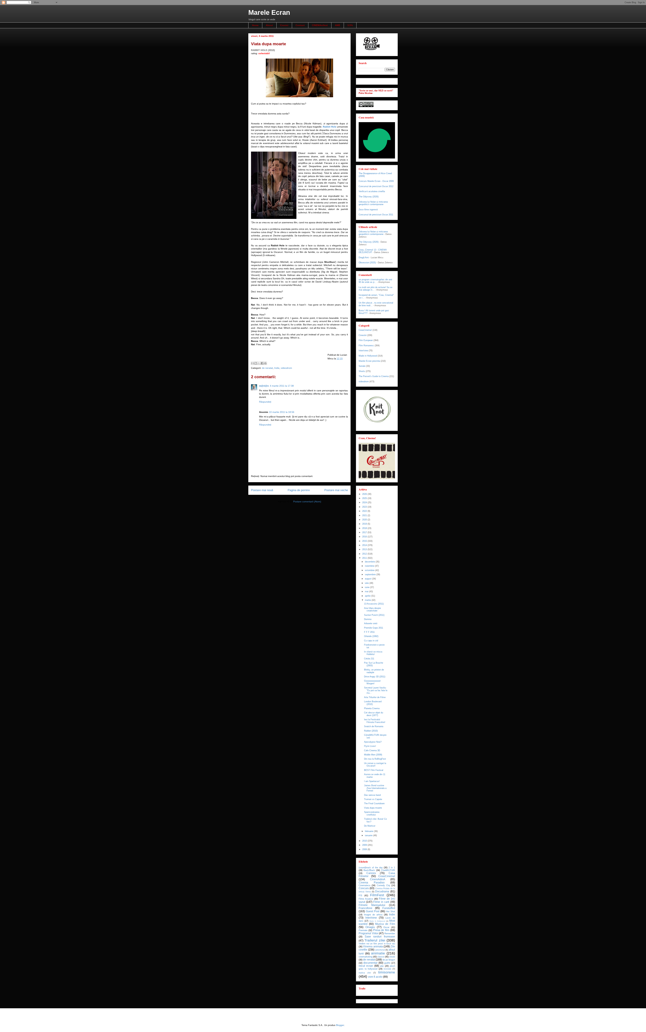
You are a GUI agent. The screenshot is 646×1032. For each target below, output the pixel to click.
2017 (365, 532)
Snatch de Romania (373, 726)
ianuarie (369, 835)
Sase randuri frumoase (380, 936)
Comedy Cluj (383, 885)
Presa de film (381, 930)
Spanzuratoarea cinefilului (371, 813)
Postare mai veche (336, 490)
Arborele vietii (370, 623)
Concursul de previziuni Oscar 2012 (376, 186)
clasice (380, 956)
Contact (300, 25)
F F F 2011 (369, 632)
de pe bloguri (389, 959)
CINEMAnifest (320, 25)
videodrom (286, 368)
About (269, 25)
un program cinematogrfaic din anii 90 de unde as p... (375, 280)
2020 (365, 519)
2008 (365, 849)
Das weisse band (372, 795)
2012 (365, 554)
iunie (367, 587)
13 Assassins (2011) (374, 603)
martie (368, 600)
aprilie (368, 596)
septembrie (370, 574)
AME (337, 25)
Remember (389, 933)
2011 (365, 558)
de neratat (267, 368)
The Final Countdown (374, 803)
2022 (365, 511)
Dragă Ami (364, 257)
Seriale (362, 366)
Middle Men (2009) (373, 754)
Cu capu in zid (371, 640)
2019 (365, 524)
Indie (276, 368)
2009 (365, 845)
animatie (378, 953)
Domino (367, 619)
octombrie (370, 570)
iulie (367, 583)
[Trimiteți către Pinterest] (265, 363)
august (368, 578)
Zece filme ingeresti (368, 209)
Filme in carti (381, 901)
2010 (365, 841)
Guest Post (372, 911)
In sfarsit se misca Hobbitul (373, 653)
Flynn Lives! (370, 746)
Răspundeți (265, 401)
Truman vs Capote (373, 799)
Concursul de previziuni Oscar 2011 (376, 214)
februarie (369, 831)
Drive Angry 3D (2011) (374, 676)
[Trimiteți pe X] (259, 363)
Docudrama (382, 891)
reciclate (387, 969)
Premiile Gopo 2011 (373, 628)
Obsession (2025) (367, 262)
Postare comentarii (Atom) (307, 501)
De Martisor (369, 826)
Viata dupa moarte (373, 808)
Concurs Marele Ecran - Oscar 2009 (376, 181)
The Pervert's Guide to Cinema (374, 376)
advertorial (380, 950)
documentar (370, 962)
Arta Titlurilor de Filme (375, 697)
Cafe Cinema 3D (372, 750)
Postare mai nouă (262, 490)
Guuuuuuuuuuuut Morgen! (372, 682)
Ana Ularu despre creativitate (372, 609)
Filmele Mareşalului (372, 905)
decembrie (370, 561)
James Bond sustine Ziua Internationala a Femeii (375, 788)
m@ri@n (264, 385)
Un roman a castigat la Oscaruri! (375, 764)
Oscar (386, 927)
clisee (392, 956)
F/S (360, 895)
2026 (365, 494)
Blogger (340, 1025)
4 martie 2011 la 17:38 (282, 385)
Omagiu (370, 927)
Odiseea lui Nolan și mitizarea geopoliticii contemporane (373, 203)
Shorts (362, 371)
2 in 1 (392, 867)
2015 (365, 541)
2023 (365, 507)
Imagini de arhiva (373, 914)
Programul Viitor (368, 933)
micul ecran (366, 965)
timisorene (386, 972)
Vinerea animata (373, 946)
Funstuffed (388, 908)
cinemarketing (365, 956)
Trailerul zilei (374, 940)
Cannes (371, 873)
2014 (365, 545)
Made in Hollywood (368, 355)
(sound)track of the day (371, 867)
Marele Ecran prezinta (369, 361)
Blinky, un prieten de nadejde (374, 671)
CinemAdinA (377, 879)
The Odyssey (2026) (369, 196)
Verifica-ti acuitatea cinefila (372, 191)
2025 (365, 498)
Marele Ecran (269, 12)
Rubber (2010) (371, 730)
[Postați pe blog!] (255, 363)
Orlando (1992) (371, 636)
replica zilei (365, 973)
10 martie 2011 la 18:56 (281, 412)
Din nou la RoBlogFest (375, 759)
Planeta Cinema (372, 708)
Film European (366, 340)
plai (382, 966)
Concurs (364, 888)
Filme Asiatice (366, 899)
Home (255, 25)
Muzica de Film (385, 923)
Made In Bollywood (377, 921)
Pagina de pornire (299, 490)
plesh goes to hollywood (377, 967)
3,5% (350, 25)
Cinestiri (363, 335)
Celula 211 (369, 658)
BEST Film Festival (373, 770)
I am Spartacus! (372, 781)
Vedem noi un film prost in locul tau (377, 943)
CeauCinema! (365, 330)
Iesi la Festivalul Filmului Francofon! (374, 720)
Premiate (363, 930)
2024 (365, 502)
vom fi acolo (375, 976)
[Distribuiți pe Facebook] (262, 363)
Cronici (284, 25)
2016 (365, 536)
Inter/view (363, 350)
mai (367, 591)
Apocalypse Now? (373, 742)
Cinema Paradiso (372, 882)
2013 (365, 549)
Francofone (365, 908)
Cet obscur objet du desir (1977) (373, 714)
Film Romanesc (366, 345)
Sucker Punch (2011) (374, 615)
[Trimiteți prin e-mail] (252, 363)
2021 (365, 515)
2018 (365, 528)
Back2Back (369, 870)
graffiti (387, 963)
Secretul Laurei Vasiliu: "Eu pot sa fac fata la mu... (375, 690)
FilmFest (377, 895)
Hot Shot (390, 911)
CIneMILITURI (388, 870)
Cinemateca (364, 885)
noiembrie (370, 566)
